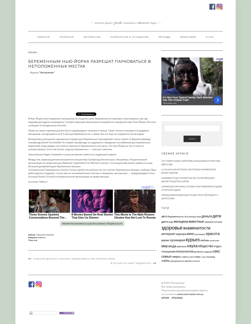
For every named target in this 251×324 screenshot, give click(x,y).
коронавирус (200, 234)
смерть (176, 256)
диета (165, 221)
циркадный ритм (177, 261)
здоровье (171, 228)
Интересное (92, 37)
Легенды (164, 37)
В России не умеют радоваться (131, 263)
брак (199, 216)
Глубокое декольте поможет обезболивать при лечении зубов (74, 259)
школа (188, 260)
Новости (43, 37)
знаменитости (196, 227)
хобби (165, 260)
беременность (176, 216)
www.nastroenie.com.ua (190, 294)
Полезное (67, 37)
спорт (197, 256)
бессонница (190, 216)
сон (191, 256)
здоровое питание (213, 222)
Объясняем (188, 37)
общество (205, 246)
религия (198, 251)
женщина (181, 221)
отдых (217, 246)
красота (213, 233)
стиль (203, 257)
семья (166, 256)
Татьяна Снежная (45, 235)
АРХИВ (165, 297)
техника (210, 256)
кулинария (177, 240)
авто (164, 216)
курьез (193, 239)
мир (35, 240)
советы (185, 256)
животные (196, 221)
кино (190, 234)
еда (171, 221)
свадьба (208, 251)
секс (216, 251)
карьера (181, 233)
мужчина (181, 246)
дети (217, 215)
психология (184, 251)
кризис (165, 240)
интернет (168, 234)
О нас (210, 37)
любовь (204, 240)
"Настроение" (46, 72)
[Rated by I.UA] (43, 312)
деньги (206, 216)
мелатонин (214, 240)
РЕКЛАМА (177, 297)
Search (192, 139)
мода (172, 246)
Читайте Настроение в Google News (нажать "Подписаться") (92, 223)
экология (196, 261)
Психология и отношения (129, 37)
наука (192, 245)
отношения (168, 251)
